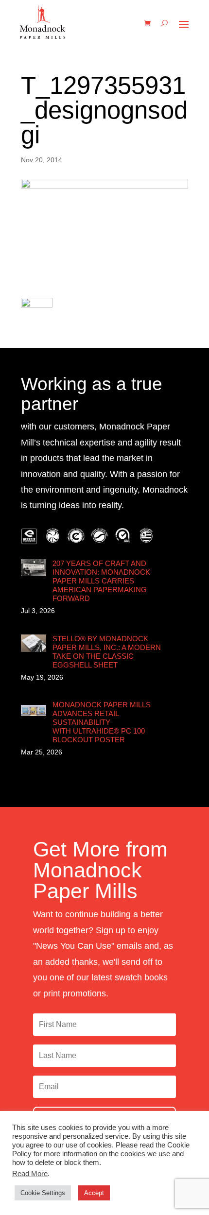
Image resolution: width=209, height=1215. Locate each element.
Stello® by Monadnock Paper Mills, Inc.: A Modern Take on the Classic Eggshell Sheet (106, 651)
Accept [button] (94, 1193)
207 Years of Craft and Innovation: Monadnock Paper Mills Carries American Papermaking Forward (101, 580)
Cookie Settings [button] (42, 1193)
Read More (30, 1174)
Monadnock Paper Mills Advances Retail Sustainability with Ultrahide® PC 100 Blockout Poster (101, 722)
